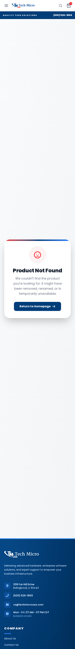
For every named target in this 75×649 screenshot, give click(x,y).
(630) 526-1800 (62, 15)
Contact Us (11, 645)
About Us (10, 638)
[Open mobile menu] (6, 5)
